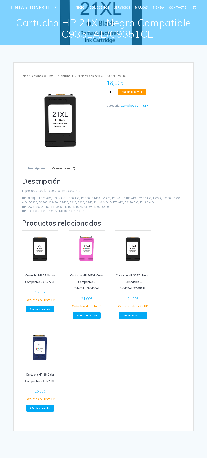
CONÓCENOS (99, 7)
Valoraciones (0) (63, 168)
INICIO (80, 7)
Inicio (25, 76)
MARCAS (141, 7)
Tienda (158, 7)
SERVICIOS (122, 7)
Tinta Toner (34, 7)
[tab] (36, 168)
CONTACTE (177, 7)
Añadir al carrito (132, 91)
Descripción (36, 168)
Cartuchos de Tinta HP (44, 76)
